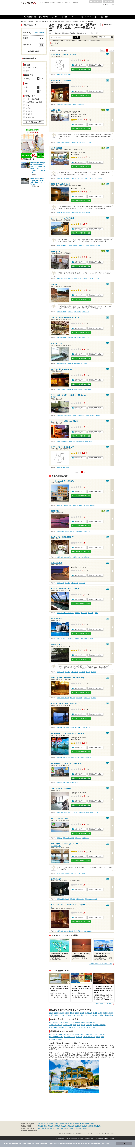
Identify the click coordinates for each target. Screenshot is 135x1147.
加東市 (56, 1015)
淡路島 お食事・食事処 (70, 104)
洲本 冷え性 (82, 142)
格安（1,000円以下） (71, 1027)
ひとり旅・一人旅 (89, 1027)
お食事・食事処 (90, 1022)
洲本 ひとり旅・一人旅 (77, 178)
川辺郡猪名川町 (71, 1015)
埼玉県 (46, 1123)
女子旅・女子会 (67, 1025)
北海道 (77, 1123)
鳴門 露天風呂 (74, 783)
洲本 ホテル (66, 467)
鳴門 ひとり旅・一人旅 (91, 899)
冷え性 (67, 1022)
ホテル (61, 1022)
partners (40, 1143)
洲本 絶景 (90, 613)
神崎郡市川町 (109, 1015)
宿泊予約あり (83, 40)
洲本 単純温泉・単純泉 (63, 531)
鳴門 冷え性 (74, 873)
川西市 (67, 1013)
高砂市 (61, 1013)
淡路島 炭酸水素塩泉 (62, 245)
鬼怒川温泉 (97, 1126)
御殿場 (66, 1128)
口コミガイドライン (93, 1133)
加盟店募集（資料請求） (65, 1133)
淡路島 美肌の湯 (90, 245)
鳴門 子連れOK (75, 757)
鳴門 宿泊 (59, 757)
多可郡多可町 (81, 1015)
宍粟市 (51, 1015)
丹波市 (100, 1013)
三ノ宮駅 (88, 142)
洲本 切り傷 (74, 142)
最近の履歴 (108, 1)
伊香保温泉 (71, 1126)
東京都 (67, 1123)
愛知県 (87, 1123)
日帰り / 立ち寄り (32, 68)
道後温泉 (78, 1126)
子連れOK (89, 1025)
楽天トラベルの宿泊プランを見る (81, 69)
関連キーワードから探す (29, 1130)
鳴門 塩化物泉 (60, 873)
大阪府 (72, 1123)
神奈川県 (40, 1123)
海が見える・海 (80, 1022)
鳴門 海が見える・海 (86, 757)
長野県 (82, 1123)
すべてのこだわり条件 (34, 122)
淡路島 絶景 (85, 279)
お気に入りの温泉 (95, 1)
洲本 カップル (66, 178)
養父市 (95, 1013)
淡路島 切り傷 (77, 279)
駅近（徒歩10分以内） (56, 1037)
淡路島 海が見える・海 (70, 415)
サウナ (72, 1022)
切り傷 (83, 1025)
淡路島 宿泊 (60, 75)
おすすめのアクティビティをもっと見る (100, 964)
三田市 (77, 1013)
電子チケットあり (58, 40)
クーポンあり (71, 40)
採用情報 (112, 1138)
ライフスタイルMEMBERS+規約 (99, 1138)
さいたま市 (56, 1128)
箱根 (45, 1126)
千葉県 (51, 1123)
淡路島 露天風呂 (90, 505)
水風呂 (81, 1027)
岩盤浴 (28, 108)
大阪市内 (72, 1128)
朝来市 (105, 1013)
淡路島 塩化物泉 (73, 245)
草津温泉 (40, 1126)
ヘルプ (102, 1133)
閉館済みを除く (96, 40)
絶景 (74, 1025)
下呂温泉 (64, 1126)
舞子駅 (88, 212)
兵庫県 (56, 1123)
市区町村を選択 (33, 51)
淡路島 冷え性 (88, 441)
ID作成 (112, 5)
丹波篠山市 (88, 1013)
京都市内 (79, 1128)
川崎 (42, 1128)
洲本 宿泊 (67, 142)
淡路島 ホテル (67, 75)
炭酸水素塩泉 (53, 1027)
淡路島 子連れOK (85, 557)
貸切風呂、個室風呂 (99, 1025)
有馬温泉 (50, 1126)
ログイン (106, 5)
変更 (41, 38)
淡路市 (111, 1013)
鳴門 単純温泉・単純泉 (63, 899)
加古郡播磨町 (99, 1015)
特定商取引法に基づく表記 (76, 1138)
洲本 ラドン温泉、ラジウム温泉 (65, 613)
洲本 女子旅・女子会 (90, 178)
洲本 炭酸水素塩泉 (61, 312)
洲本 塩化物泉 (60, 142)
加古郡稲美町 (90, 1015)
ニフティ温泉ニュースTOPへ (104, 1004)
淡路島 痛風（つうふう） (70, 812)
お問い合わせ (110, 1133)
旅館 (78, 1025)
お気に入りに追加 (96, 65)
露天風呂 (56, 1022)
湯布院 (90, 1126)
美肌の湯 (61, 1027)
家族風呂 (29, 114)
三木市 (56, 1013)
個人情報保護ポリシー (62, 1138)
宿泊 (50, 1022)
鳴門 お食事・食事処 (68, 838)
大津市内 (85, 1128)
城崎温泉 (57, 1126)
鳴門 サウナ (85, 838)
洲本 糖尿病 (79, 531)
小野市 (72, 1013)
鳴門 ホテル (66, 783)
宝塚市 (51, 1013)
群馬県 (62, 1123)
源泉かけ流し (30, 117)
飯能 (62, 1128)
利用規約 (87, 1138)
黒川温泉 (84, 1126)
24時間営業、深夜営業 (34, 102)
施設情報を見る (79, 65)
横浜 (39, 1128)
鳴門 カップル (66, 757)
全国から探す (39, 32)
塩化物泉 (79, 1037)
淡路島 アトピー (78, 389)
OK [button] (124, 1143)
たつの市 (62, 1015)
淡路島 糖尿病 (87, 389)
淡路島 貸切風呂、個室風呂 (93, 415)
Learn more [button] (105, 1143)
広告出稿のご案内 (80, 1133)
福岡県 (92, 1123)
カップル (99, 1022)
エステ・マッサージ (55, 1025)
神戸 (90, 1128)
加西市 (82, 1013)
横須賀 (47, 1128)
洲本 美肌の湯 (66, 212)
